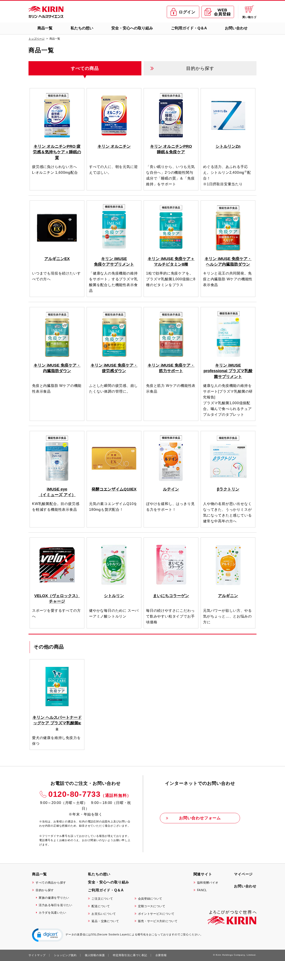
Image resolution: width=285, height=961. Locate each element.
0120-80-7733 (89, 794)
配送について (101, 906)
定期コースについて (151, 906)
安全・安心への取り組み (132, 28)
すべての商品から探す (51, 882)
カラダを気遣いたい (52, 912)
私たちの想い (82, 28)
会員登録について (150, 898)
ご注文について (102, 898)
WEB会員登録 (222, 12)
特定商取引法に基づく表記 (130, 955)
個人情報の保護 (95, 955)
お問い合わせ (236, 28)
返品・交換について (105, 921)
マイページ (243, 874)
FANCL (202, 890)
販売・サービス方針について (158, 921)
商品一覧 (45, 28)
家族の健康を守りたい (54, 897)
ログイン (187, 12)
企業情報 (161, 955)
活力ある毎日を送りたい (55, 905)
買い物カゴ (249, 17)
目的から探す (45, 890)
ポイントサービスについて (156, 913)
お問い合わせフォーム (200, 818)
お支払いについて (104, 913)
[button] (47, 934)
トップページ (36, 38)
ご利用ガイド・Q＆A (189, 28)
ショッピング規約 (65, 955)
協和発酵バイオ (207, 882)
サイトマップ (37, 955)
